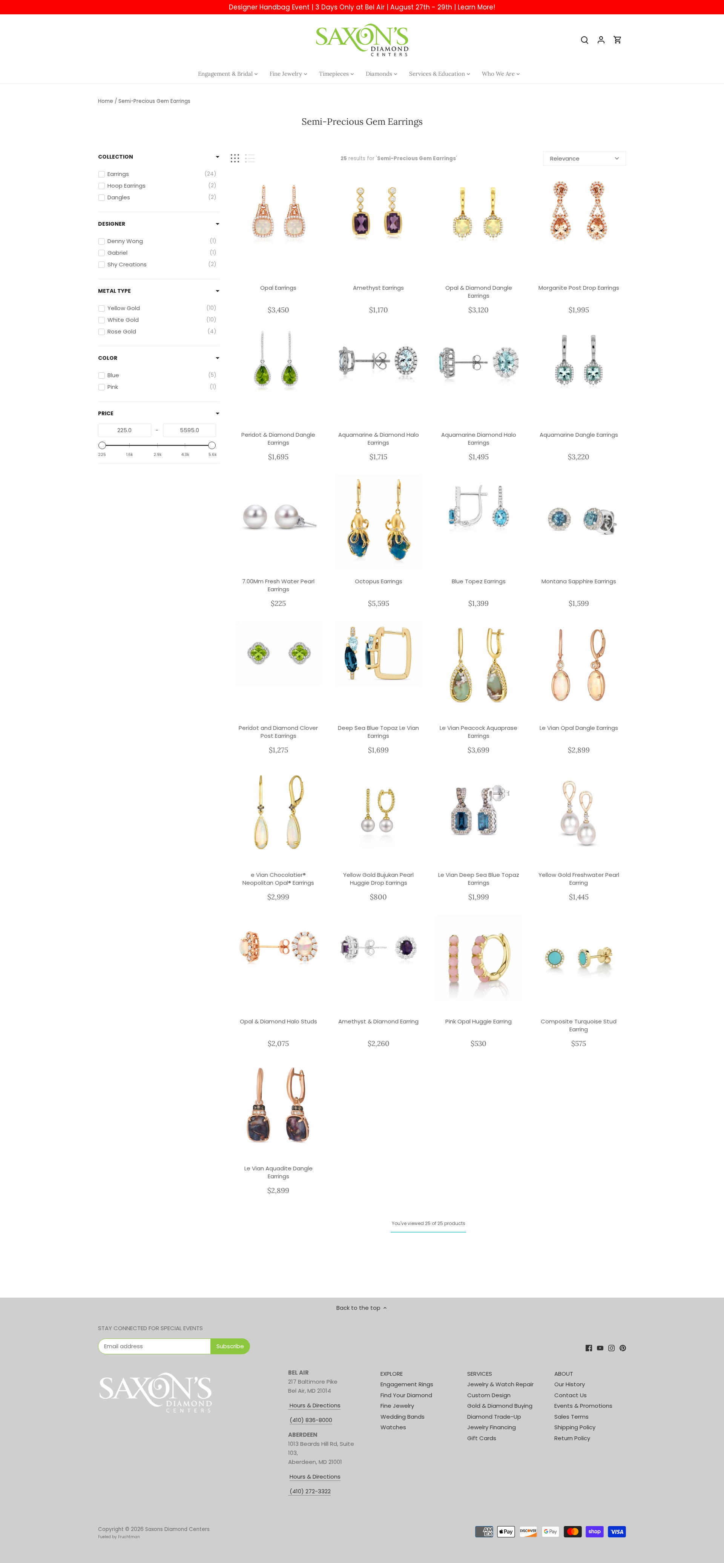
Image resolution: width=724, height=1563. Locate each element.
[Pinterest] (623, 1347)
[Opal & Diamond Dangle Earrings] (478, 213)
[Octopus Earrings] (378, 522)
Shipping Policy (574, 1427)
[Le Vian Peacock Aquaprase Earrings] (478, 664)
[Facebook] (589, 1347)
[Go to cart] (617, 39)
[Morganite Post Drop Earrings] (579, 213)
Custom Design (489, 1395)
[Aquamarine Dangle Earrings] (579, 360)
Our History (569, 1384)
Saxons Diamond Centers (177, 1529)
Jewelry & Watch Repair (500, 1384)
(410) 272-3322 (310, 1491)
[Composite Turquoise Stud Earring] (579, 958)
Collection (115, 157)
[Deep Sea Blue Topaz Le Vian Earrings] (378, 653)
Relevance (565, 158)
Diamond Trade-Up (494, 1417)
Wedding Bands (402, 1417)
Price (106, 413)
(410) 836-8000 (311, 1420)
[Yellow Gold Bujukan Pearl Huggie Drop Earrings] (378, 811)
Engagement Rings (406, 1384)
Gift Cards (481, 1438)
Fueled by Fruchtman (119, 1537)
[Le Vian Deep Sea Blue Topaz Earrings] (478, 811)
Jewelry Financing (491, 1427)
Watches (393, 1427)
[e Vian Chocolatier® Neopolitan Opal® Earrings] (278, 811)
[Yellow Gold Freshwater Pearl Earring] (579, 811)
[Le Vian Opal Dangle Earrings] (579, 664)
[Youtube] (600, 1347)
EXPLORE (391, 1374)
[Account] (601, 39)
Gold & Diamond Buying (499, 1406)
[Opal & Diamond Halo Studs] (278, 947)
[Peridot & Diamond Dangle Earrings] (278, 360)
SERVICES (479, 1374)
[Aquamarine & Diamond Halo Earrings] (378, 360)
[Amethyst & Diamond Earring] (378, 947)
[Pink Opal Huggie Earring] (478, 958)
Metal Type (114, 291)
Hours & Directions (314, 1405)
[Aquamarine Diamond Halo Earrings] (478, 360)
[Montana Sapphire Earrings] (579, 517)
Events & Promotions (583, 1406)
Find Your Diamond (406, 1395)
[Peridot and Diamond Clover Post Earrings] (278, 653)
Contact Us (570, 1395)
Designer (111, 224)
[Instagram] (611, 1347)
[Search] (584, 39)
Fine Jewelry (397, 1406)
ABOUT (563, 1374)
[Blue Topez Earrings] (478, 507)
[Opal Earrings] (278, 213)
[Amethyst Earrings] (378, 213)
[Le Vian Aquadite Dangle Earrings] (278, 1104)
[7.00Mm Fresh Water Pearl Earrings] (278, 517)
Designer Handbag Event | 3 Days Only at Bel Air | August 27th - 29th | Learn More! (362, 7)
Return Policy (572, 1438)
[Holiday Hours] (289, 1491)
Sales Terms (571, 1417)
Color (107, 358)
